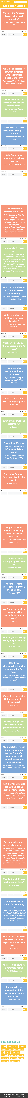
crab (18, 1061)
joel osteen (5, 1058)
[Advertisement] (14, 51)
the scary (22, 1046)
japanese (21, 1049)
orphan (17, 1055)
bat (3, 1052)
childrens (4, 1049)
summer (12, 1061)
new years (13, 1058)
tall (15, 1049)
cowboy (15, 1046)
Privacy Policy (20, 1096)
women (7, 1052)
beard (10, 1049)
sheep (9, 1046)
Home (3, 2)
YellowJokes (11, 1094)
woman (11, 1055)
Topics (8, 2)
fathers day (5, 1061)
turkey (4, 1046)
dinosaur (4, 1055)
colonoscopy (15, 1052)
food (22, 1055)
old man (20, 1058)
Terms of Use (7, 1096)
